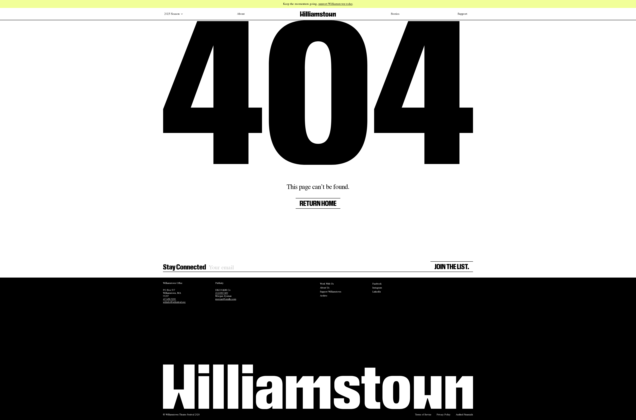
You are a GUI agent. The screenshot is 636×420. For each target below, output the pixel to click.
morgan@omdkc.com (225, 299)
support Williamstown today (335, 3)
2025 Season (172, 13)
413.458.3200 (169, 299)
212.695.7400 (221, 293)
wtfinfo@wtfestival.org (174, 302)
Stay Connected (184, 267)
